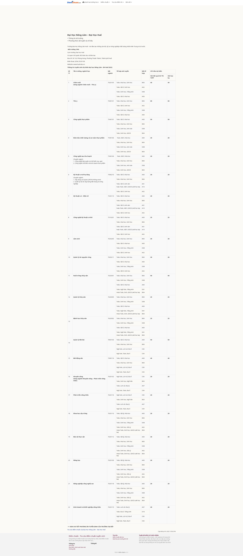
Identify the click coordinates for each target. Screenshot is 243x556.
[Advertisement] (121, 19)
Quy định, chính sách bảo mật (77, 547)
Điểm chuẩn (122, 552)
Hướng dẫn (72, 549)
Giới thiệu (71, 545)
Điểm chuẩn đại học (118, 537)
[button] (91, 1)
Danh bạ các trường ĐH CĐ (120, 539)
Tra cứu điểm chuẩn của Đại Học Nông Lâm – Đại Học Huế (86, 530)
